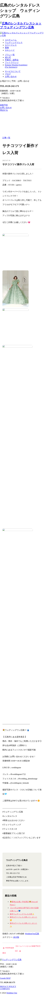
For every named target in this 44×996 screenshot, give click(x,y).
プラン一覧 (10, 55)
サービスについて (13, 71)
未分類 (16, 937)
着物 (7, 48)
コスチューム (11, 40)
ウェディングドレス (13, 42)
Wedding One (11, 993)
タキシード (10, 50)
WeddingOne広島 (32, 934)
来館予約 (4, 105)
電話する (4, 110)
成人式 (8, 57)
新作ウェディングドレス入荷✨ (22, 914)
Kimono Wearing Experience (16, 66)
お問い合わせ (11, 76)
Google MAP (5, 978)
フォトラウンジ (12, 62)
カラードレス (11, 45)
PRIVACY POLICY (8, 986)
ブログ (8, 74)
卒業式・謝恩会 (12, 60)
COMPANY (5, 989)
